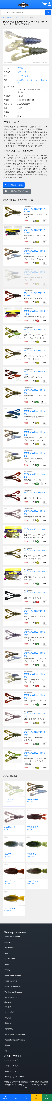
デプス (20, 68)
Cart (46, 1098)
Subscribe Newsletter (12, 986)
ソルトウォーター (11, 1071)
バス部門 (7, 1007)
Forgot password (10, 981)
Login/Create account (12, 975)
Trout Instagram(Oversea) (15, 1034)
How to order (9, 948)
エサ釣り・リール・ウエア (14, 1077)
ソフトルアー (10, 17)
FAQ (6, 953)
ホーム (2, 17)
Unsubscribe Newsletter (13, 992)
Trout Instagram (12, 997)
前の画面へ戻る (15, 185)
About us (7, 942)
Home (5, 1098)
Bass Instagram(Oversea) (15, 1040)
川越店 (8, 1023)
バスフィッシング (11, 1060)
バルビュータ (22, 80)
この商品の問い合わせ (18, 191)
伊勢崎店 (9, 1029)
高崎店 (8, 1018)
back (15, 1098)
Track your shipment (12, 937)
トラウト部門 (9, 1012)
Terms (6, 964)
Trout (8, 1051)
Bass (8, 1045)
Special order (9, 959)
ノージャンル (19, 17)
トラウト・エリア (11, 1066)
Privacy (7, 970)
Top (26, 1098)
